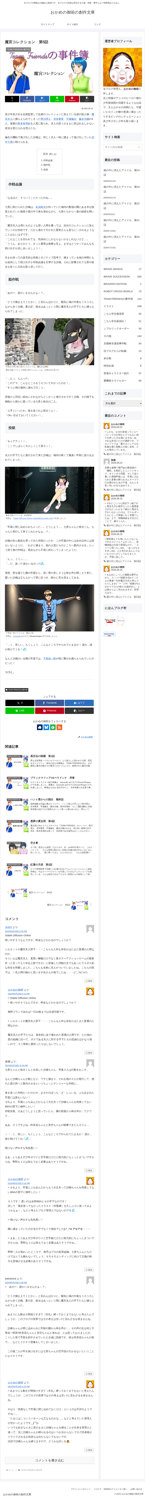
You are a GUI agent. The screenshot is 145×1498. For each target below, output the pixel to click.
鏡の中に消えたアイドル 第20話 (122, 239)
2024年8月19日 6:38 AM (16, 1282)
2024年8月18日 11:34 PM (16, 1065)
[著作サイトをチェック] (40, 727)
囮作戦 (46, 165)
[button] (87, 99)
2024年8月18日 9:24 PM (16, 931)
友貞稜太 (41, 207)
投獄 (45, 169)
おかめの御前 (15, 989)
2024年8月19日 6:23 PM (19, 1386)
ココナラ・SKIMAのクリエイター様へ (110, 1489)
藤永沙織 (84, 119)
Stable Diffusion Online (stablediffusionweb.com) (33, 518)
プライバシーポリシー (81, 1489)
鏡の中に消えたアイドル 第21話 (122, 222)
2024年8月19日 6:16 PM (19, 1183)
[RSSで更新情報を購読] (59, 727)
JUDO (8, 927)
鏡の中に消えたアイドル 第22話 (122, 205)
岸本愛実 (58, 119)
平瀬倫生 (71, 119)
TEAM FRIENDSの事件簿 (17, 690)
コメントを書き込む (49, 1460)
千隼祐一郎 (49, 658)
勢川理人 (46, 119)
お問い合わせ (136, 1489)
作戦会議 (48, 160)
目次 (45, 153)
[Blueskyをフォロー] (46, 727)
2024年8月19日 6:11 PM (18, 994)
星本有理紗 (24, 123)
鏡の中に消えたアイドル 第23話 (122, 189)
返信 (90, 981)
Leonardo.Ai (18, 636)
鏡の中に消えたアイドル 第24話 (122, 172)
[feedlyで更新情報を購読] (53, 727)
